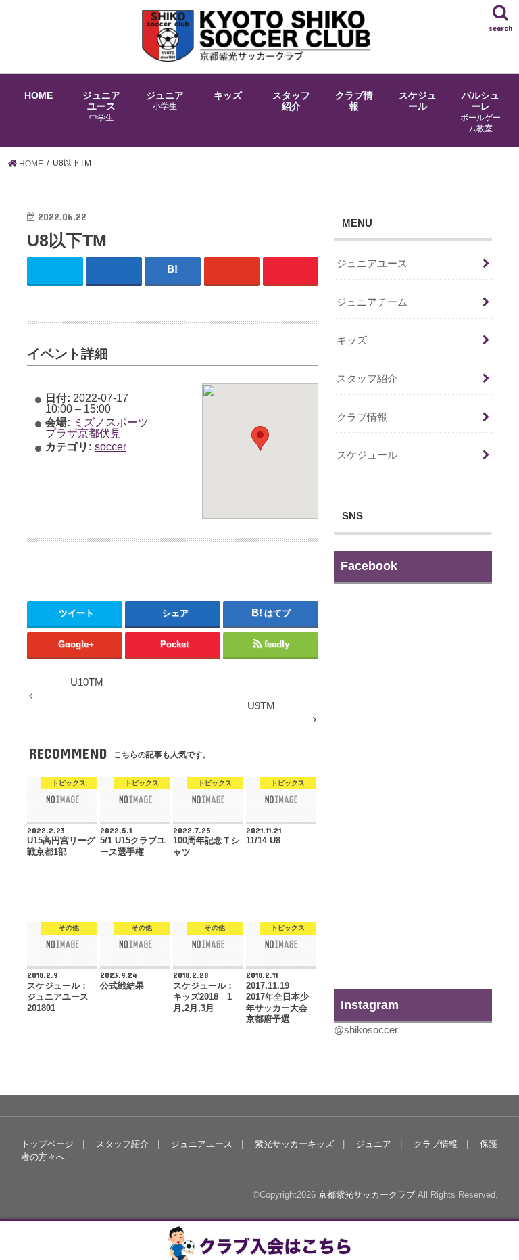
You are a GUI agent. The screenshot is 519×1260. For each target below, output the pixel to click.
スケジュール (418, 101)
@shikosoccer (366, 1030)
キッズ (228, 95)
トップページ (47, 1144)
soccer (110, 446)
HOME (38, 95)
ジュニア (165, 100)
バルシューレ (480, 111)
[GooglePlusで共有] (232, 270)
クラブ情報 (354, 101)
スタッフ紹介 (291, 101)
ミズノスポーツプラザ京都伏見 (97, 427)
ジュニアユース (101, 106)
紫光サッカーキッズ (294, 1144)
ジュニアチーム (372, 302)
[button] (260, 439)
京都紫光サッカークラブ (366, 1195)
